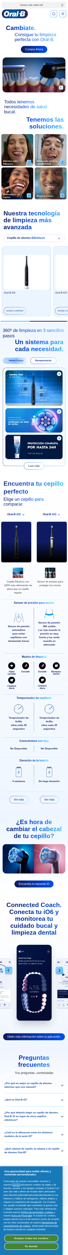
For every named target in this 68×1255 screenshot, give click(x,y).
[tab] (16, 361)
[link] (34, 466)
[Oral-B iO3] (52, 543)
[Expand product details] (59, 374)
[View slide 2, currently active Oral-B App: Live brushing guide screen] (34, 983)
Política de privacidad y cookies (37, 1212)
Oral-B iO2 (10, 292)
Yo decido (31, 1246)
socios (16, 1184)
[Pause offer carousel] (62, 5)
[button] (34, 1085)
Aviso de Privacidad (22, 1215)
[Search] (53, 13)
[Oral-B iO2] (16, 543)
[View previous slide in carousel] (8, 971)
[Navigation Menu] (62, 13)
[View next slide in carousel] (59, 971)
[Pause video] (61, 88)
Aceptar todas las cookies (31, 1238)
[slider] (34, 321)
